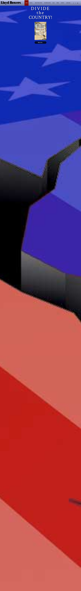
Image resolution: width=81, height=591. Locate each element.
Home (26, 2)
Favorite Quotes (47, 2)
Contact (62, 2)
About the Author (38, 2)
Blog (54, 2)
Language (68, 2)
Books (31, 2)
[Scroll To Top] (78, 589)
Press (58, 2)
